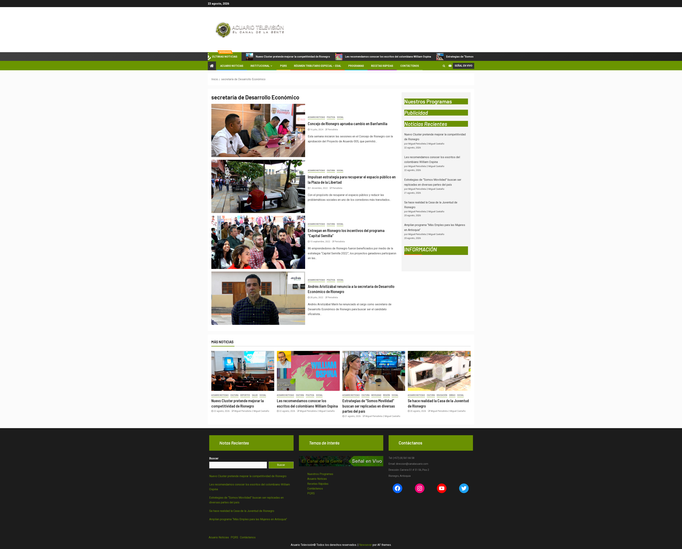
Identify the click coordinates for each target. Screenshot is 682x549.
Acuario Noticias (231, 65)
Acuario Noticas (317, 478)
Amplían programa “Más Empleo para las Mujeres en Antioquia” (248, 519)
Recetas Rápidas (382, 65)
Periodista (333, 129)
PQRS (283, 65)
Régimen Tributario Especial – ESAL (317, 65)
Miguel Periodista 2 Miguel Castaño (251, 411)
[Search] (444, 65)
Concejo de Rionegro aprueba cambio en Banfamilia (347, 123)
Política (331, 117)
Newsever (365, 545)
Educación (442, 395)
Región (386, 395)
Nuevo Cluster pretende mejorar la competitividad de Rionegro (293, 56)
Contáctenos (409, 65)
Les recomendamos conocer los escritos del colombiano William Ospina (388, 56)
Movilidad (376, 395)
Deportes (245, 395)
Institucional (260, 65)
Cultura (331, 170)
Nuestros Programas (320, 474)
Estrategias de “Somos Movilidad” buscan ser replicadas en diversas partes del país (368, 405)
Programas (356, 65)
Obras (452, 395)
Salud (255, 395)
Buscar (214, 458)
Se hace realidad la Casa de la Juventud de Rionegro (241, 511)
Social (340, 117)
